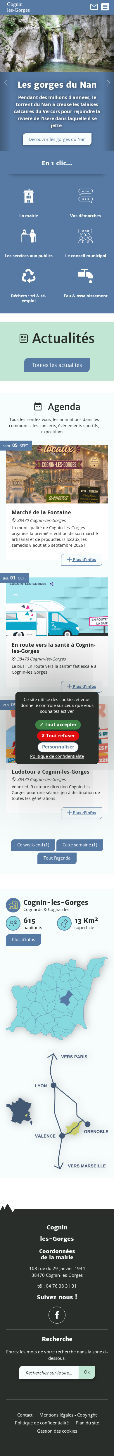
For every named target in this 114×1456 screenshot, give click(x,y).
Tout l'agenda (57, 858)
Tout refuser (60, 736)
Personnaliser (58, 747)
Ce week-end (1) (33, 845)
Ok (87, 1372)
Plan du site (87, 1423)
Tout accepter (60, 724)
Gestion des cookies (57, 1431)
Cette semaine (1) (80, 845)
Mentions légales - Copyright (68, 1415)
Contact (24, 1415)
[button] (5, 83)
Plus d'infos (23, 939)
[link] (94, 6)
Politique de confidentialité (42, 1423)
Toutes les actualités (57, 364)
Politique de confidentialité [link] (57, 756)
